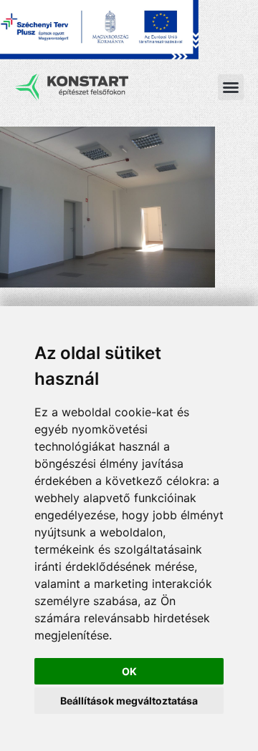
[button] (231, 87)
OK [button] (129, 671)
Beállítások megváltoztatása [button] (129, 700)
